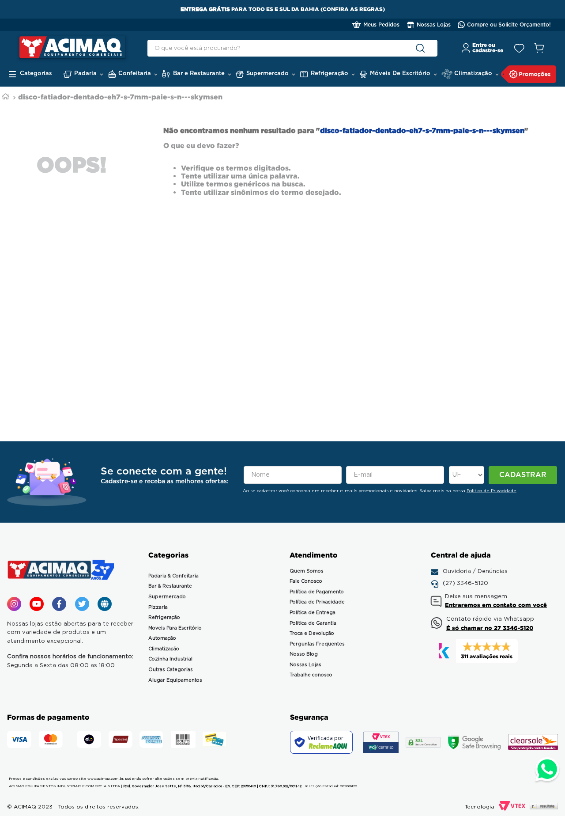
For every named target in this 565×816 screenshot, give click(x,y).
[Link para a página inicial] (5, 97)
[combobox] (292, 48)
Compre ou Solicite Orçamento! (509, 24)
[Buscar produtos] (422, 48)
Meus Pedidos (381, 24)
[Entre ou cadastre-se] (482, 48)
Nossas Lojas (434, 24)
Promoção (528, 74)
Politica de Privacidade (491, 491)
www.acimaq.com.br (105, 779)
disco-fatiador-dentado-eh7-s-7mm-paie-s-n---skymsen (120, 97)
